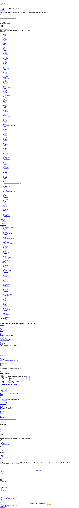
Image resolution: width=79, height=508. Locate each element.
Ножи (5, 256)
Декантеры (5, 234)
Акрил (5, 118)
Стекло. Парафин (6, 184)
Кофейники (6, 287)
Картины (5, 305)
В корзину (26, 393)
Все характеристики (3, 358)
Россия (5, 42)
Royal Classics (6, 59)
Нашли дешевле (2, 416)
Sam (4, 114)
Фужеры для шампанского (8, 233)
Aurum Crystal (6, 51)
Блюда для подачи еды (7, 274)
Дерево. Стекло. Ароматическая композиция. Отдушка (12, 183)
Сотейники (6, 247)
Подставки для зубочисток (8, 277)
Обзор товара (2, 336)
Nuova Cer (5, 96)
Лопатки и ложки (7, 255)
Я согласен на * (9, 497)
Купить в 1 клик (2, 394)
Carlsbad (5, 64)
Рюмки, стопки (6, 236)
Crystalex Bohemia (7, 55)
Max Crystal (6, 58)
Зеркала (5, 304)
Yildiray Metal (6, 197)
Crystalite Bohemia (7, 75)
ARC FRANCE (6, 215)
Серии (3, 220)
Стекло (5, 50)
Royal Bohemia (6, 78)
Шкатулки (5, 311)
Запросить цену (8, 506)
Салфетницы (6, 266)
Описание (2, 338)
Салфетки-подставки (7, 257)
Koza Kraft (5, 201)
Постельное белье (7, 314)
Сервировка (4, 443)
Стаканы (5, 228)
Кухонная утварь (6, 252)
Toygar (5, 202)
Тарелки (5, 264)
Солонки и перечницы (7, 270)
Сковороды (6, 246)
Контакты (3, 223)
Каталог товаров (3, 225)
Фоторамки (6, 302)
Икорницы (5, 278)
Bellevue (5, 49)
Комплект (1, 337)
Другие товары (28, 376)
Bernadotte (5, 63)
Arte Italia (5, 92)
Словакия (5, 45)
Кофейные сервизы (7, 284)
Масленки (5, 268)
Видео (1, 344)
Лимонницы (6, 272)
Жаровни (5, 253)
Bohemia (5, 53)
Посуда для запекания (7, 250)
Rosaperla (5, 90)
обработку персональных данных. (11, 497)
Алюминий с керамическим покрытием (10, 170)
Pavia (5, 208)
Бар (2, 441)
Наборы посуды (6, 249)
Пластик (5, 140)
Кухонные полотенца (7, 316)
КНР (4, 36)
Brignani (5, 100)
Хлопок (5, 205)
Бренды (3, 219)
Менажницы (6, 269)
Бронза (5, 89)
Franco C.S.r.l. (6, 104)
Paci (4, 198)
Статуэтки (5, 303)
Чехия (5, 34)
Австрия (5, 158)
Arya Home (5, 206)
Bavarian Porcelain (7, 167)
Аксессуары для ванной (7, 309)
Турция (5, 43)
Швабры (5, 310)
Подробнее (2, 395)
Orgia (5, 97)
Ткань (5, 147)
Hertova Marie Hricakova (7, 87)
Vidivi (5, 107)
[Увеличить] (9, 345)
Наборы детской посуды (8, 294)
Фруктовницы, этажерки (8, 273)
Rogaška (5, 218)
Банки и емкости (6, 261)
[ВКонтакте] (0, 371)
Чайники (5, 248)
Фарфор (5, 61)
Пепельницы (6, 307)
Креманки (5, 232)
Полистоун (5, 142)
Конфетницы (6, 265)
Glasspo (5, 77)
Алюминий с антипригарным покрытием (10, 125)
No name (5, 190)
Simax (5, 47)
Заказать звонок (2, 10)
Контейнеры (6, 260)
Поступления (4, 221)
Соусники (5, 271)
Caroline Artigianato (7, 95)
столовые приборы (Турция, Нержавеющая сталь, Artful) (9, 360)
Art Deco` (5, 121)
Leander (5, 67)
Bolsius (5, 180)
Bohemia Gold (6, 54)
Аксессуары (2, 340)
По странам (4, 33)
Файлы (1, 343)
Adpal (5, 178)
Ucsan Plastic (6, 199)
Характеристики (3, 339)
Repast (5, 69)
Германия (5, 38)
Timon (5, 105)
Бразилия (5, 37)
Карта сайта (2, 458)
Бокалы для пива (6, 242)
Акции (3, 453)
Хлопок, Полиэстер (7, 209)
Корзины (5, 279)
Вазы (5, 298)
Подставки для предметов (8, 306)
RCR (5, 119)
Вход (3, 1)
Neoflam (5, 171)
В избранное (2, 408)
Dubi (4, 65)
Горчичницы (6, 281)
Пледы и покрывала (7, 315)
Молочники (6, 275)
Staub (5, 213)
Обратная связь (2, 478)
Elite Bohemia (6, 76)
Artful (5, 195)
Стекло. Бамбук (6, 153)
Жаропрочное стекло (7, 46)
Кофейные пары (6, 286)
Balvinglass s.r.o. (6, 52)
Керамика (5, 48)
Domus (5, 101)
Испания (5, 39)
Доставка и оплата (5, 222)
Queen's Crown (6, 68)
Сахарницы (6, 289)
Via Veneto (5, 106)
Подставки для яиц (7, 276)
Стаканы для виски (7, 239)
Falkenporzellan (6, 66)
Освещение (4, 445)
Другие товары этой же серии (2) (8, 384)
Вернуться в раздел (3, 335)
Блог (3, 456)
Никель (5, 138)
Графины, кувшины (7, 229)
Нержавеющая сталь (7, 99)
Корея (5, 40)
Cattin (5, 110)
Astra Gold (5, 81)
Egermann (5, 56)
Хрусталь (5, 72)
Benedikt (5, 62)
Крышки (5, 251)
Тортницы (5, 267)
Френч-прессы (6, 288)
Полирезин (5, 151)
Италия (5, 35)
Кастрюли (5, 245)
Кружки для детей (7, 295)
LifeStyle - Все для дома (6, 444)
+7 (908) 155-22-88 (3, 8)
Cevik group (6, 111)
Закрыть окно (2, 31)
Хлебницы (5, 259)
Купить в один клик (10, 498)
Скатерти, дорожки (7, 317)
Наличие (1, 342)
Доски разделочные (7, 254)
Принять (49, 504)
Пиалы (5, 280)
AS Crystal (5, 80)
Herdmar (5, 187)
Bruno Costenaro (6, 94)
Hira (4, 196)
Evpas (5, 86)
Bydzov (5, 74)
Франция (5, 44)
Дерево (5, 91)
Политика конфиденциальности (7, 457)
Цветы (5, 299)
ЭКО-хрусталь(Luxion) (7, 116)
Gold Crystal (6, 57)
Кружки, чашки (6, 292)
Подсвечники (6, 300)
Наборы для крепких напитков (9, 238)
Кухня (3, 442)
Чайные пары (6, 285)
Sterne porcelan (6, 70)
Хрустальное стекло (7, 120)
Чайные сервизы (6, 283)
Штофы (5, 237)
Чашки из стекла (6, 230)
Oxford (5, 161)
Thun (5, 71)
